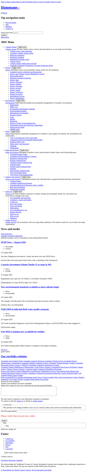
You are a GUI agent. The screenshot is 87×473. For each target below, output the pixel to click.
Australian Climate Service (54, 361)
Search (4, 35)
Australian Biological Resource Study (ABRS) (26, 185)
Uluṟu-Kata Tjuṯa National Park (21, 175)
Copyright (9, 449)
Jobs (7, 25)
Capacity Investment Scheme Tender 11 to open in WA (26, 264)
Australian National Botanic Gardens (23, 156)
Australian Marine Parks (18, 154)
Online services (10, 220)
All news (4, 350)
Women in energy (16, 94)
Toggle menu (22, 47)
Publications (14, 148)
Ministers (8, 27)
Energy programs (16, 86)
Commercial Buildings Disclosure (49, 369)
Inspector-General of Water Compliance (22, 373)
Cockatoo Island (31, 369)
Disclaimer (9, 443)
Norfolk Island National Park (20, 167)
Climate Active (15, 61)
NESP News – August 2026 (13, 242)
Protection (13, 121)
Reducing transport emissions (20, 78)
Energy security (15, 88)
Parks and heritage (12, 150)
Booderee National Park (18, 158)
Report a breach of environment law (23, 123)
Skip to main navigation (25, 2)
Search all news (6, 234)
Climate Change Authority (15, 369)
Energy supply (15, 90)
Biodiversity (14, 105)
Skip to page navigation (42, 2)
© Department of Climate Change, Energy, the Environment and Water (26, 470)
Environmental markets (18, 111)
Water (7, 131)
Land (12, 117)
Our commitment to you (18, 210)
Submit (4, 421)
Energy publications (17, 98)
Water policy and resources (19, 144)
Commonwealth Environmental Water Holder (26, 140)
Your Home (44, 379)
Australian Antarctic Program (33, 361)
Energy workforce (16, 92)
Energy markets (15, 84)
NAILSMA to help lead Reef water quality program (25, 309)
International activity (17, 96)
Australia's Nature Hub (9, 367)
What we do (14, 214)
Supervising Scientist (17, 189)
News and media (16, 206)
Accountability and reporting (20, 198)
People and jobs (15, 212)
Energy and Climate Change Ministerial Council (27, 74)
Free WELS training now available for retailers (23, 331)
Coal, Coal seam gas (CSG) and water (23, 138)
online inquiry (38, 401)
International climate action (19, 59)
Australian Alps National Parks (12, 361)
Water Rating (35, 379)
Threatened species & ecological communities (26, 125)
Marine (12, 119)
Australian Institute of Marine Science (35, 363)
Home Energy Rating (15, 375)
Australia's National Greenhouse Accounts (44, 365)
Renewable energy (16, 76)
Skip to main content (8, 2)
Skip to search (56, 2)
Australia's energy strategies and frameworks (26, 72)
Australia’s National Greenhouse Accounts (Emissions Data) (31, 65)
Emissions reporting (17, 57)
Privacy (8, 445)
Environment (10, 101)
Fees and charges (16, 204)
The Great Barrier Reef (18, 173)
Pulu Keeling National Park (20, 171)
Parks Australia (6, 377)
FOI (6, 447)
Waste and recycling (17, 127)
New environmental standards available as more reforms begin (30, 287)
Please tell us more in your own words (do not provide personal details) (26, 385)
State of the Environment (63, 377)
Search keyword (7, 33)
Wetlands (13, 146)
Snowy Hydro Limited (46, 377)
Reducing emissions (17, 55)
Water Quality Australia (21, 379)
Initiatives (13, 218)
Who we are (14, 216)
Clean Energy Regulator (68, 367)
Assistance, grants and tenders (20, 200)
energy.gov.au (51, 371)
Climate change (11, 47)
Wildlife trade (15, 129)
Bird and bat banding (17, 187)
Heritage (13, 169)
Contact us (9, 29)
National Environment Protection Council (52, 373)
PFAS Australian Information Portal (24, 377)
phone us (20, 401)
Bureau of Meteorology (25, 367)
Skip (7, 426)
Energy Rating (40, 371)
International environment (19, 113)
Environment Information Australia (22, 109)
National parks (15, 165)
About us (8, 191)
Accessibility (10, 441)
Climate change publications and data (23, 63)
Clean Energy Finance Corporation (47, 367)
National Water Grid (17, 142)
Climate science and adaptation (21, 51)
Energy (8, 68)
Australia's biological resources (21, 183)
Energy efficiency (16, 82)
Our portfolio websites (14, 356)
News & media (10, 23)
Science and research (12, 177)
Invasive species (16, 115)
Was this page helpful (8, 411)
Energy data (14, 80)
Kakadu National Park (18, 160)
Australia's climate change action (21, 53)
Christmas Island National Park (21, 163)
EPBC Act (14, 107)
